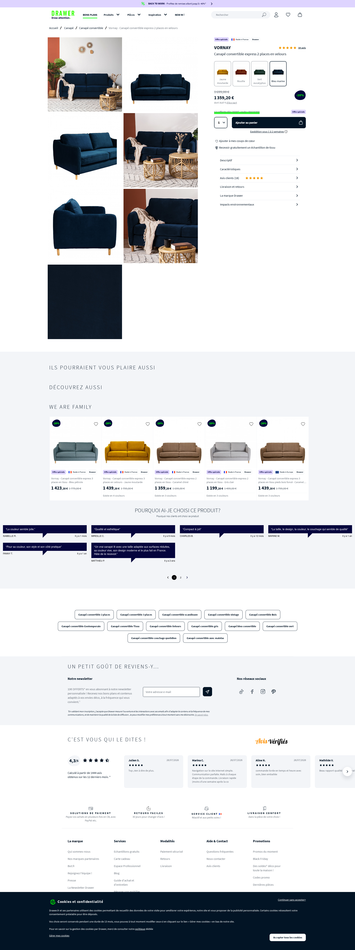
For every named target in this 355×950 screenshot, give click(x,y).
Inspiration (154, 14)
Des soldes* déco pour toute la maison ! (267, 868)
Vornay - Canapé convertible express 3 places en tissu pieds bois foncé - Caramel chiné (281, 482)
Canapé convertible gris (204, 626)
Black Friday (260, 859)
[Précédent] (56, 458)
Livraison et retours (232, 186)
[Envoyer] (207, 691)
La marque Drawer (231, 195)
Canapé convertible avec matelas (205, 638)
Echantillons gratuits (126, 851)
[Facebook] (252, 691)
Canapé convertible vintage (223, 614)
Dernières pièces (263, 884)
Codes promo (261, 877)
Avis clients (213, 866)
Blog (116, 873)
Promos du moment (265, 851)
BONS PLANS (90, 14)
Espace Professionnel (127, 866)
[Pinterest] (273, 691)
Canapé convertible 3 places (136, 614)
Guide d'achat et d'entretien (124, 882)
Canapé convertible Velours (165, 626)
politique (140, 929)
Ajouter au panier (246, 122)
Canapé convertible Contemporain (81, 626)
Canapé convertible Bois (263, 614)
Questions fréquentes (220, 851)
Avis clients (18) (229, 178)
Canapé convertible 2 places (94, 614)
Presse (72, 880)
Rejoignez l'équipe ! (80, 873)
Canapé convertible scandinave (180, 614)
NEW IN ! (180, 14)
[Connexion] (276, 14)
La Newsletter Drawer (81, 887)
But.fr (71, 866)
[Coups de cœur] (288, 14)
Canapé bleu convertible (242, 626)
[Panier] (300, 14)
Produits (109, 14)
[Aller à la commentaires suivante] (187, 577)
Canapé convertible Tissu (125, 626)
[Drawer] (63, 14)
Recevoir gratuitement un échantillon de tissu (247, 147)
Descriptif (226, 160)
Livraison (166, 866)
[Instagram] (263, 691)
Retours (165, 859)
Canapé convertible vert (280, 626)
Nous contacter (216, 859)
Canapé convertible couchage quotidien (153, 638)
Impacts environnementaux (237, 204)
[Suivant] (347, 458)
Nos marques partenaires (83, 859)
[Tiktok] (241, 691)
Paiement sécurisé (171, 851)
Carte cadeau (122, 859)
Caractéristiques (230, 169)
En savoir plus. (201, 714)
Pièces (131, 14)
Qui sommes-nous (79, 851)
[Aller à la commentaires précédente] (168, 577)
